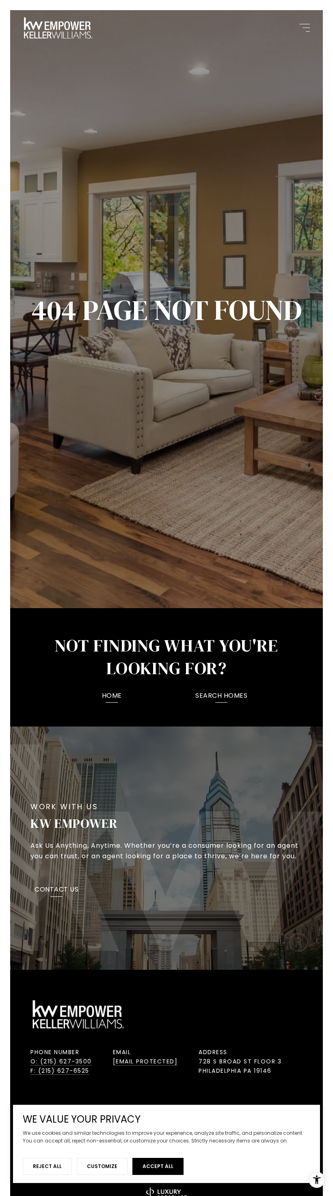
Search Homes (221, 696)
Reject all (47, 1166)
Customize (102, 1166)
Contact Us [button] (56, 890)
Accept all (158, 1166)
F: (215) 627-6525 (59, 1071)
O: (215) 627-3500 (61, 1061)
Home (112, 696)
